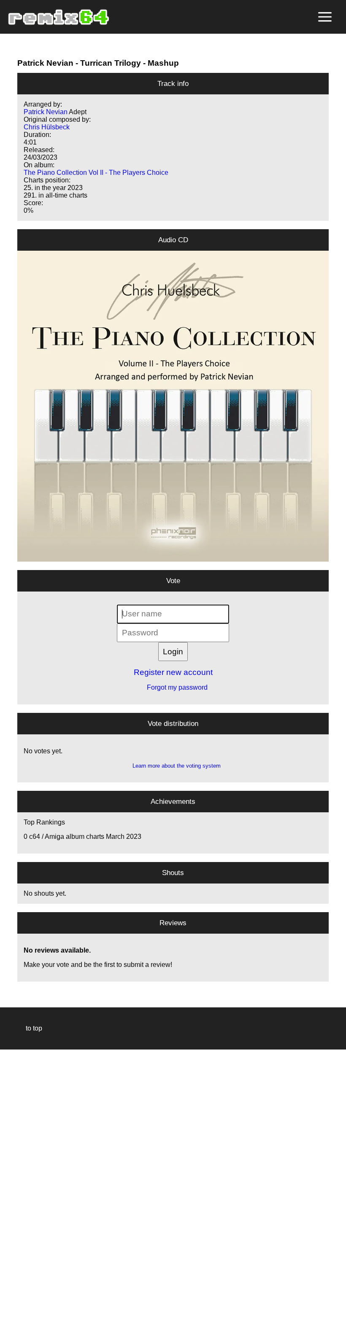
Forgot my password (173, 687)
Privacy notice (11, 1320)
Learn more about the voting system (173, 766)
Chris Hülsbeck (47, 127)
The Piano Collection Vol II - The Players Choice (96, 172)
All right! (9, 1296)
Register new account (173, 672)
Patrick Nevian (45, 63)
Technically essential (17, 1188)
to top (29, 1028)
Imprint (10, 1308)
